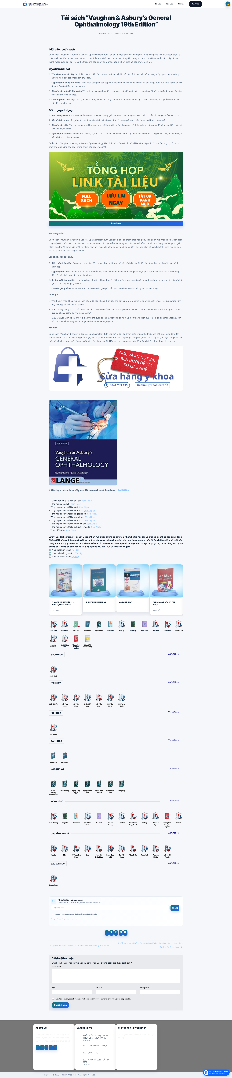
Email (99, 988)
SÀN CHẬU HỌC (125, 602)
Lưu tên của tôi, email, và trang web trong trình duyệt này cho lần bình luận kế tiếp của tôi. (93, 999)
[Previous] (50, 589)
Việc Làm (169, 4)
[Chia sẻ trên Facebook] (107, 933)
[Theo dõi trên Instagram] (42, 1047)
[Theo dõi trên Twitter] (46, 1047)
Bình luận (56, 967)
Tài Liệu (158, 4)
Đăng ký (175, 908)
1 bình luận (88, 1040)
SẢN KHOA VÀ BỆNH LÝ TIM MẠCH (164, 603)
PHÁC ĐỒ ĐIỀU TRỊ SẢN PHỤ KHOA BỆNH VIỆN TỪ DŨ (63, 603)
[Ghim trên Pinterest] (121, 933)
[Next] (182, 589)
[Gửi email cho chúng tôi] (51, 1047)
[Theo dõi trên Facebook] (38, 1047)
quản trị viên (127, 34)
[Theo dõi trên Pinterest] (55, 1047)
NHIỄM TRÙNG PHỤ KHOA (96, 602)
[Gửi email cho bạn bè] (116, 933)
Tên (54, 988)
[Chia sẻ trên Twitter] (111, 933)
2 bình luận (88, 1065)
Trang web (144, 988)
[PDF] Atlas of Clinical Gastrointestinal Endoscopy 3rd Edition (81, 945)
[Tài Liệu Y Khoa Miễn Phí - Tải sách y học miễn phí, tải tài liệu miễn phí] (51, 3)
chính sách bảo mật (74, 919)
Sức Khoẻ (181, 4)
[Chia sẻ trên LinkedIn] (125, 933)
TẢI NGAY (123, 490)
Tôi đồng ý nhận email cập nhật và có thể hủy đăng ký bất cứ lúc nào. (76, 914)
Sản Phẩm (195, 4)
